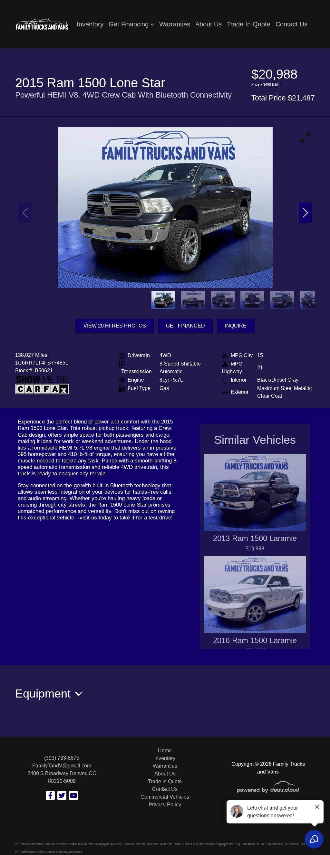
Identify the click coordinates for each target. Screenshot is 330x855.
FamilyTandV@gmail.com (61, 765)
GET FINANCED (185, 325)
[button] (131, 24)
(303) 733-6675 (61, 758)
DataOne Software (122, 844)
